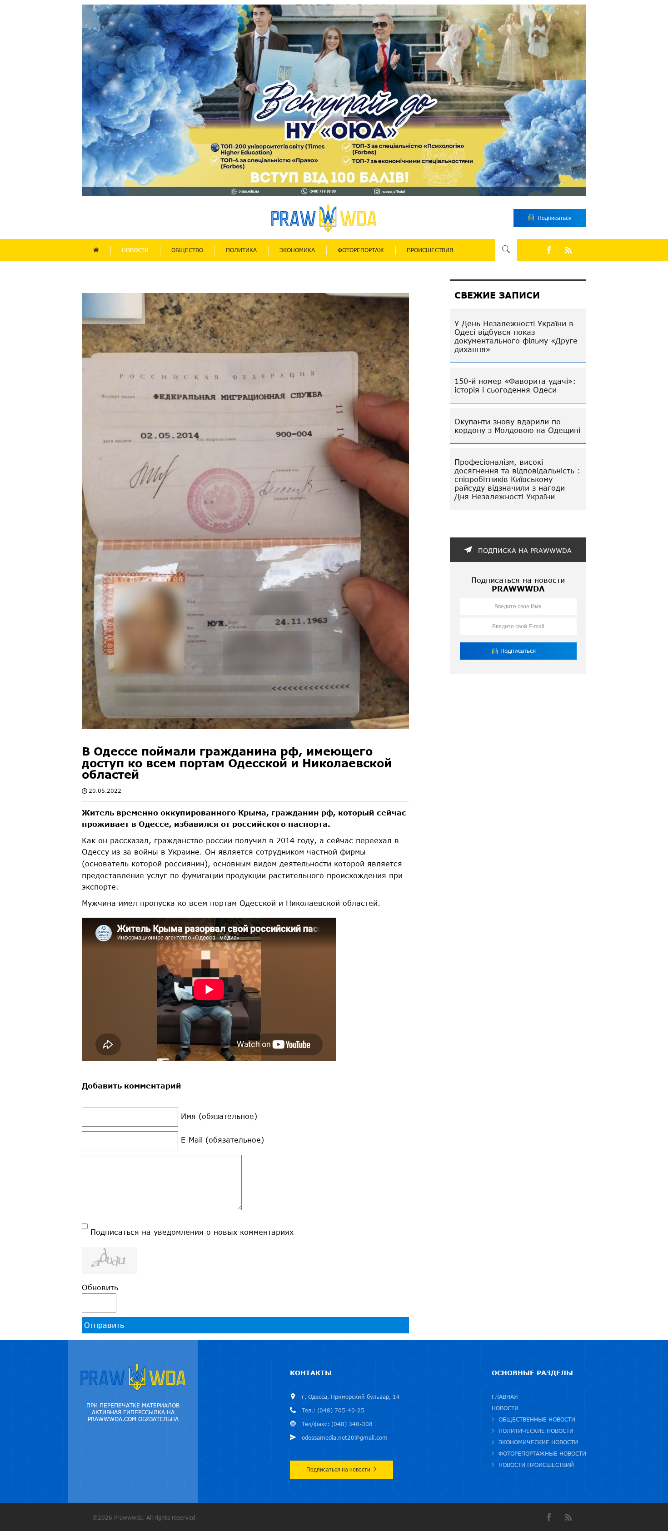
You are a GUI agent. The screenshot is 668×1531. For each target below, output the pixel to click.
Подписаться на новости (338, 1469)
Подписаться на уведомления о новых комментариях (192, 1232)
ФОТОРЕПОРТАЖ (361, 250)
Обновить (100, 1287)
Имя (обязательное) (219, 1116)
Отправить (104, 1325)
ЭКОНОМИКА (297, 250)
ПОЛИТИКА (241, 250)
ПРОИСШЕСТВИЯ (430, 250)
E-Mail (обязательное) (222, 1139)
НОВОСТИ (135, 250)
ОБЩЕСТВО (187, 250)
